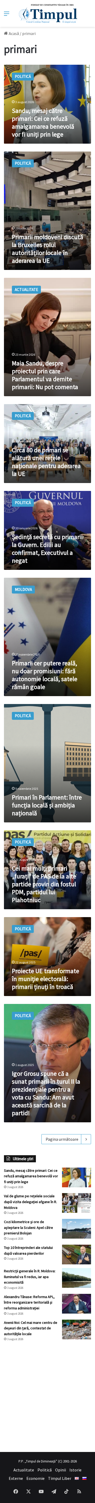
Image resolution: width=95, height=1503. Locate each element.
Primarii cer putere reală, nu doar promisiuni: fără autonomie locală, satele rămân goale (44, 675)
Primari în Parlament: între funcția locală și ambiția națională (47, 805)
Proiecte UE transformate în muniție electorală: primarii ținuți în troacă (45, 979)
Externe (16, 1478)
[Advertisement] (47, 1396)
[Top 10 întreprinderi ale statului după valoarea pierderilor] (76, 1254)
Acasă (13, 33)
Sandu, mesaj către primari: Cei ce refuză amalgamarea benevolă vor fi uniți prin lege (43, 122)
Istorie (75, 1469)
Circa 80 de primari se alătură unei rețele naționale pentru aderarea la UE (46, 462)
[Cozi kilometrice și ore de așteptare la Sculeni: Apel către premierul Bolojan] (76, 1229)
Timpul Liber (59, 1478)
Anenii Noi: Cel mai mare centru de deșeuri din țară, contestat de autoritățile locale (30, 1328)
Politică (44, 1469)
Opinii (60, 1469)
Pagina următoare (62, 1139)
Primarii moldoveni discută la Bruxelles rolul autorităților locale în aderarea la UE (47, 249)
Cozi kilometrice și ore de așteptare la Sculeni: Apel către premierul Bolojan (28, 1227)
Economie (35, 1478)
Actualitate (23, 1469)
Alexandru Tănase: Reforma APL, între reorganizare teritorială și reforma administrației (29, 1302)
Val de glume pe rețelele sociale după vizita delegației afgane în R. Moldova (30, 1202)
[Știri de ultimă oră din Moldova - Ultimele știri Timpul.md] (47, 13)
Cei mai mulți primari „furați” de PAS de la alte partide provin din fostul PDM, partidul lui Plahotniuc (44, 884)
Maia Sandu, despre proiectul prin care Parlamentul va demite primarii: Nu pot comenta (45, 375)
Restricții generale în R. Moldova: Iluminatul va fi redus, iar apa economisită (29, 1277)
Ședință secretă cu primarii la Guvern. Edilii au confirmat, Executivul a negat (47, 549)
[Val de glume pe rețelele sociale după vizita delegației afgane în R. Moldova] (76, 1203)
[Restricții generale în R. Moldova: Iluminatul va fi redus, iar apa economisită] (76, 1278)
